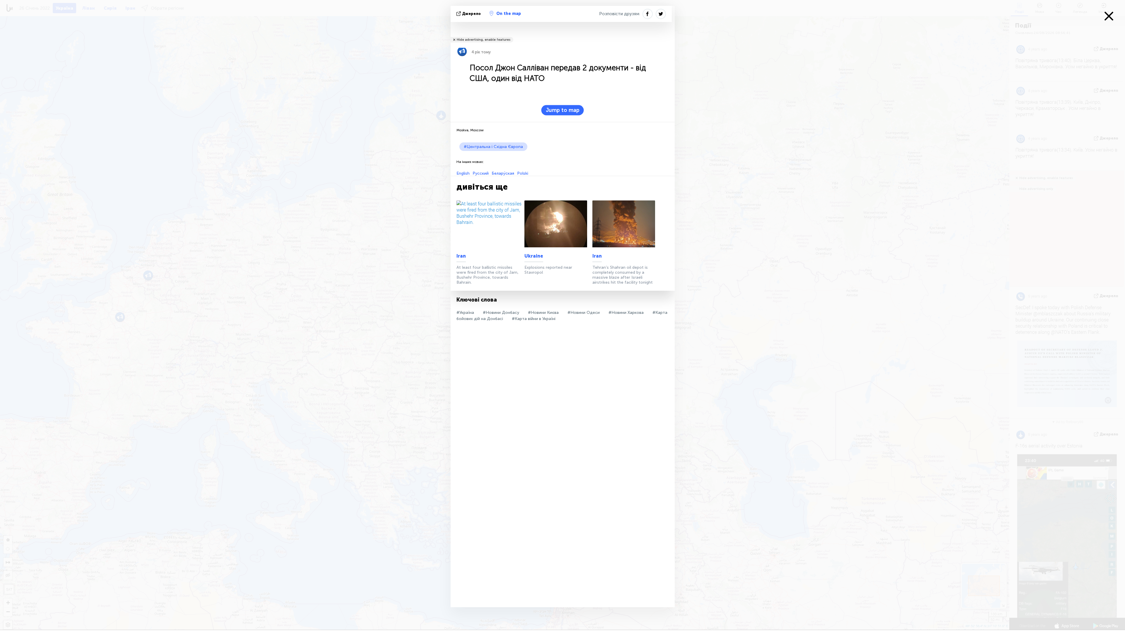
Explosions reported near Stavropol (548, 270)
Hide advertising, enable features (483, 40)
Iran (461, 256)
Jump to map (562, 110)
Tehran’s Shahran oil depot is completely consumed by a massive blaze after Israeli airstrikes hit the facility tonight (622, 275)
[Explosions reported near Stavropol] (557, 223)
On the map (508, 13)
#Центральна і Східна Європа (493, 146)
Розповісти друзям (619, 13)
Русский (481, 173)
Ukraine (533, 256)
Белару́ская (503, 173)
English (463, 173)
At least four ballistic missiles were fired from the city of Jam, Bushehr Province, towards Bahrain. (487, 275)
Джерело (471, 13)
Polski (522, 173)
